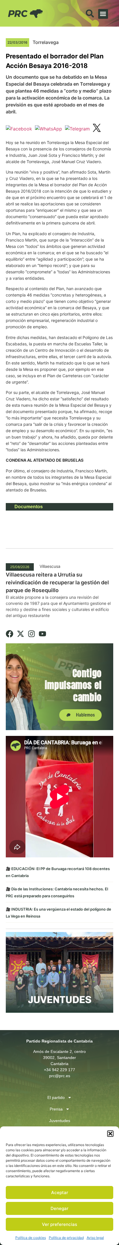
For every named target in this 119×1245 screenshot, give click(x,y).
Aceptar (59, 1192)
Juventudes (59, 1120)
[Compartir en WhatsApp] (48, 128)
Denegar (59, 1208)
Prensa (56, 1109)
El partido (56, 1097)
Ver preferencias (59, 1224)
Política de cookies (30, 1237)
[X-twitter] (20, 634)
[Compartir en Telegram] (77, 128)
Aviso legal (95, 1237)
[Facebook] (9, 634)
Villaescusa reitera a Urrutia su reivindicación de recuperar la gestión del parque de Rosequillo (57, 582)
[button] (110, 1134)
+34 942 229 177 (59, 1069)
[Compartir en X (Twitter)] (97, 129)
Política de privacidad (66, 1237)
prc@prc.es (59, 1075)
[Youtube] (42, 634)
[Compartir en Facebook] (19, 128)
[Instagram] (31, 634)
